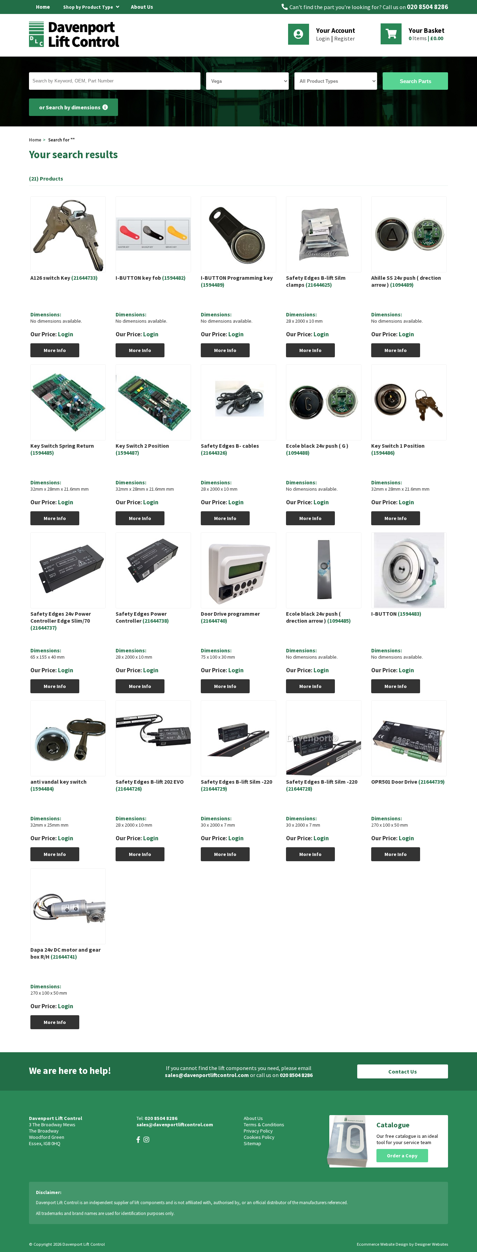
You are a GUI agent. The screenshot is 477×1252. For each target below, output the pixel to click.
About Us (142, 6)
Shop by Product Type (88, 7)
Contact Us (402, 1071)
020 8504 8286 (427, 7)
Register (344, 38)
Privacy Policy (258, 1131)
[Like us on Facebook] (138, 1139)
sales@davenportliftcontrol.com (207, 1074)
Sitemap (252, 1143)
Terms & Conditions (264, 1124)
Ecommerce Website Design (382, 1244)
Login (323, 38)
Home (43, 6)
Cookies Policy (259, 1137)
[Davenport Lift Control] (76, 46)
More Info (55, 350)
